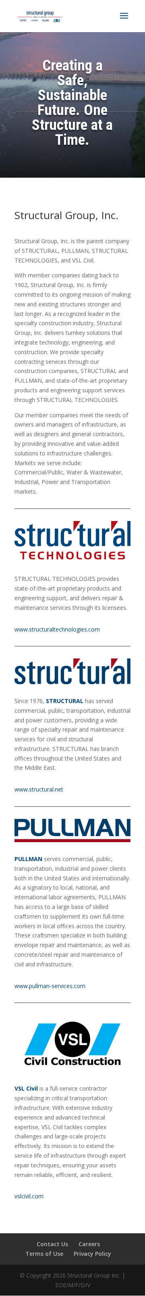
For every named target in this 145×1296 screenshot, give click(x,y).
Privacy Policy (92, 1253)
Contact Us (52, 1244)
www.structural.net (38, 789)
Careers (89, 1244)
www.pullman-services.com (49, 986)
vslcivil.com (29, 1196)
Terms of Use (44, 1253)
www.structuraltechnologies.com (57, 629)
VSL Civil (26, 1088)
